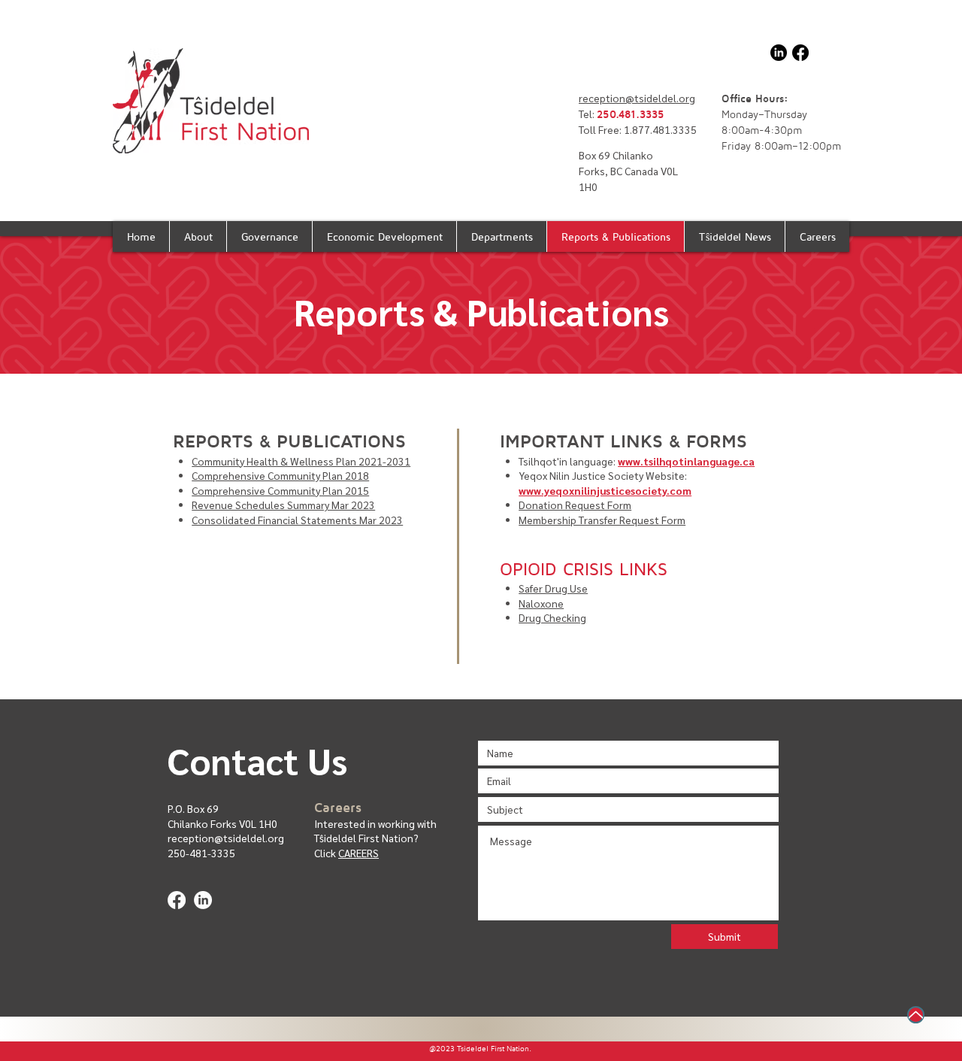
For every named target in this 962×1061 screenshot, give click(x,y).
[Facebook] (800, 52)
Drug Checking (552, 617)
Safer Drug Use (553, 588)
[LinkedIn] (778, 52)
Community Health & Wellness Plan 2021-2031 (301, 461)
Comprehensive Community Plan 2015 (280, 490)
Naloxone (541, 603)
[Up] (915, 1014)
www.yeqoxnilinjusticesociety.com (605, 490)
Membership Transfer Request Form (602, 519)
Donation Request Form (575, 504)
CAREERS (358, 852)
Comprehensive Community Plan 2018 (280, 475)
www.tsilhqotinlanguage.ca (686, 461)
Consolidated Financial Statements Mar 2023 (297, 519)
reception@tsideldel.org (637, 98)
